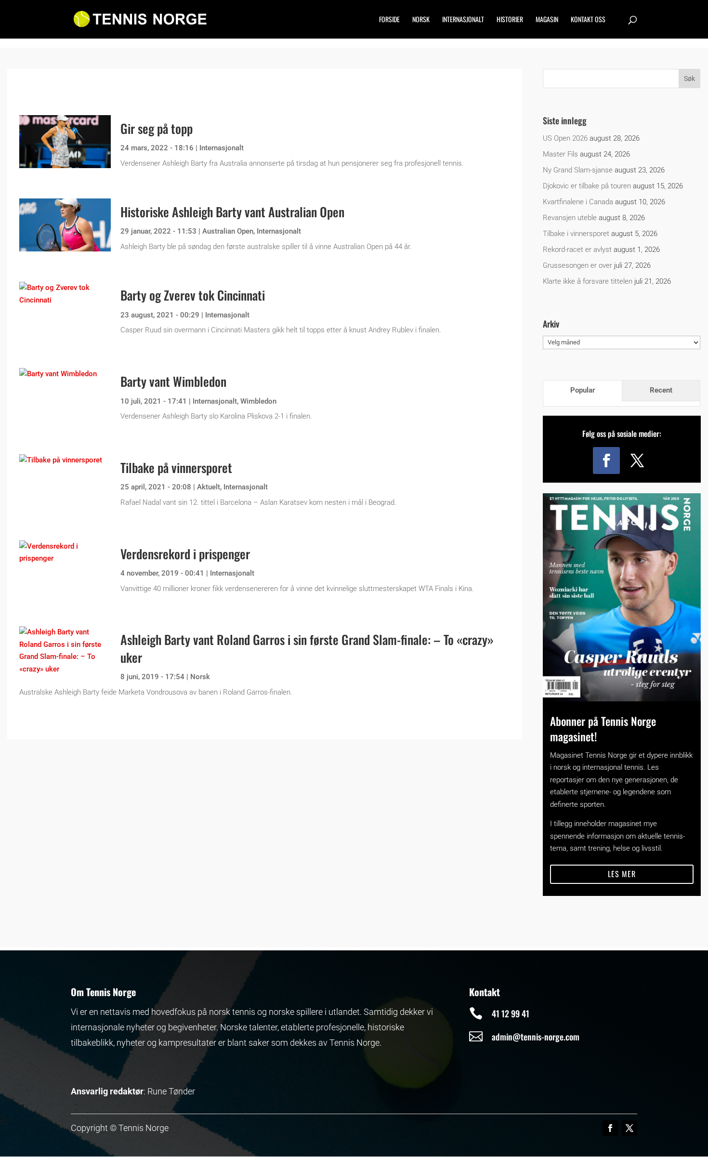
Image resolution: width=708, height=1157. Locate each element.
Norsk (421, 20)
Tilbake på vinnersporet (176, 467)
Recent (661, 390)
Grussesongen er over (577, 265)
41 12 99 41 (510, 1013)
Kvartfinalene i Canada (578, 201)
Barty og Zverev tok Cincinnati (192, 295)
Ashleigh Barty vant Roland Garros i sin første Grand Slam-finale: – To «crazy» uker (307, 648)
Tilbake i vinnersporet (576, 233)
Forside (389, 20)
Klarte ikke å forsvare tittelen (587, 281)
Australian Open (227, 231)
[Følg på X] (637, 460)
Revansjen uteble (570, 217)
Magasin (547, 20)
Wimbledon (258, 401)
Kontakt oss (588, 20)
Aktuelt (208, 487)
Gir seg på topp (156, 128)
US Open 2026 (565, 138)
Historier (510, 20)
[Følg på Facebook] (606, 460)
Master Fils (560, 154)
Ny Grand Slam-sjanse (578, 170)
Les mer (622, 874)
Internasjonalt (463, 20)
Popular (582, 390)
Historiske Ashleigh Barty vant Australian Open (232, 211)
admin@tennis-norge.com (535, 1036)
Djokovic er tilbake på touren (587, 186)
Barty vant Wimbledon (173, 381)
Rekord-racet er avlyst (577, 249)
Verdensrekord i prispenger (185, 553)
